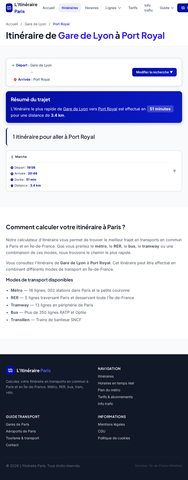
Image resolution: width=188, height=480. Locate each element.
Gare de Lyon (35, 24)
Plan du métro (109, 390)
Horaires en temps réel (116, 383)
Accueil (49, 8)
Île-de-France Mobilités (166, 465)
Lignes (111, 8)
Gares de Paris (17, 424)
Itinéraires (70, 8)
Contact (12, 445)
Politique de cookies (114, 438)
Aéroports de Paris (21, 431)
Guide (164, 8)
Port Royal (107, 108)
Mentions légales (111, 424)
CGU (101, 431)
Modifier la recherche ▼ (154, 72)
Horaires (92, 8)
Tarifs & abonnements (115, 397)
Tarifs (133, 8)
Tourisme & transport (22, 438)
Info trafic (148, 7)
